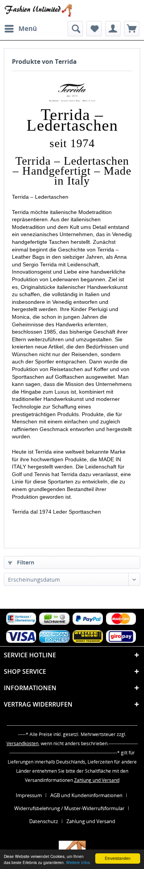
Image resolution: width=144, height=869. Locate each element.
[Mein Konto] (113, 28)
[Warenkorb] (131, 28)
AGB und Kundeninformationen (86, 795)
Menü (27, 28)
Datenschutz (43, 821)
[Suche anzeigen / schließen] (75, 28)
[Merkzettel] (94, 28)
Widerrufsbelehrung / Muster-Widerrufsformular (69, 808)
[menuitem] (20, 28)
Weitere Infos (78, 862)
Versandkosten (22, 743)
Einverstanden (118, 858)
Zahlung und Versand (96, 780)
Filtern (24, 562)
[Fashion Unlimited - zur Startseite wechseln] (38, 10)
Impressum (29, 795)
